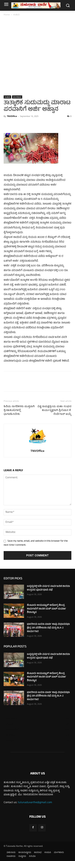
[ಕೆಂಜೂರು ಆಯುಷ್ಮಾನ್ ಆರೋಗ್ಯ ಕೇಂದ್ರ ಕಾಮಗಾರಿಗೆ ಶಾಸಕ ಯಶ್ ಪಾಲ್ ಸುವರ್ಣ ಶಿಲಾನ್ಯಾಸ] (14, 611)
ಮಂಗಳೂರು (17, 97)
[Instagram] (42, 827)
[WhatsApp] (32, 124)
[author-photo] (37, 446)
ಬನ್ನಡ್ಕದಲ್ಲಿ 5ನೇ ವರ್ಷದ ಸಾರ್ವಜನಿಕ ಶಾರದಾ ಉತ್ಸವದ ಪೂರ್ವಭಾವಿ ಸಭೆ (48, 588)
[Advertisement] (37, 56)
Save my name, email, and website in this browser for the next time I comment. (36, 543)
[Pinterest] (24, 124)
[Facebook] (7, 124)
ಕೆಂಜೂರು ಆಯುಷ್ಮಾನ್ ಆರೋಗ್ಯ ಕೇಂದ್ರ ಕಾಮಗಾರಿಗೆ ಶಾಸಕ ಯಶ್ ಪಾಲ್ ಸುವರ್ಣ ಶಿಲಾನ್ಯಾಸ (46, 609)
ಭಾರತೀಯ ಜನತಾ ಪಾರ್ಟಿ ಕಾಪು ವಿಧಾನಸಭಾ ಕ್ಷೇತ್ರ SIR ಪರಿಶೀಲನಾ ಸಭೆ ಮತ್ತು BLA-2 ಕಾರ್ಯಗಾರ (48, 628)
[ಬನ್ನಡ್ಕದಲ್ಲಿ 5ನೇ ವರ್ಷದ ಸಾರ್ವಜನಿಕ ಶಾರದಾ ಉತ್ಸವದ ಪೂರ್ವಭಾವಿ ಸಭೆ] (14, 592)
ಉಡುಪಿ (16, 14)
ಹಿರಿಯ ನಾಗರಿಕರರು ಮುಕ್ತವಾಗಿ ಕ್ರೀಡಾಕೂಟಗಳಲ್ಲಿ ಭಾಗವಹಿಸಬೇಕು (19, 410)
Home (7, 14)
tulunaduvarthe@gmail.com (35, 802)
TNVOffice (12, 116)
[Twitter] (15, 124)
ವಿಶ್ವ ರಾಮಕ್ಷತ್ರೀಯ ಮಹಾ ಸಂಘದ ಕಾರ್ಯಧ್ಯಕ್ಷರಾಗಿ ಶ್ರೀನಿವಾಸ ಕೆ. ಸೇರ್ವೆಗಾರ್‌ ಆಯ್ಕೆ (54, 410)
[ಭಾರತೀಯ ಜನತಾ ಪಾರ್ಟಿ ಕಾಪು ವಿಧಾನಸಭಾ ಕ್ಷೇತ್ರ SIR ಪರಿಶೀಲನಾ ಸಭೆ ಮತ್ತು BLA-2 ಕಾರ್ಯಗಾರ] (14, 630)
